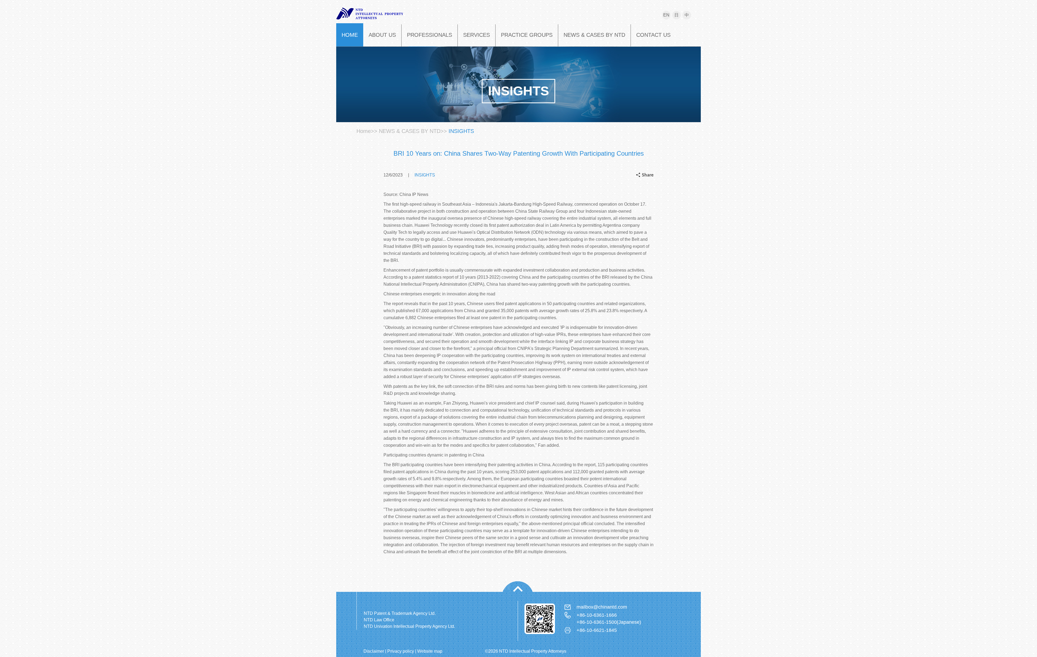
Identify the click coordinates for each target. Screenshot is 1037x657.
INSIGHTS (461, 131)
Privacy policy (400, 651)
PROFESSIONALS (429, 35)
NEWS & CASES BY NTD (594, 35)
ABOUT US (382, 35)
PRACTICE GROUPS (527, 35)
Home (363, 131)
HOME (350, 35)
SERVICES (476, 35)
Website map (429, 651)
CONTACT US (653, 35)
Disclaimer (373, 651)
